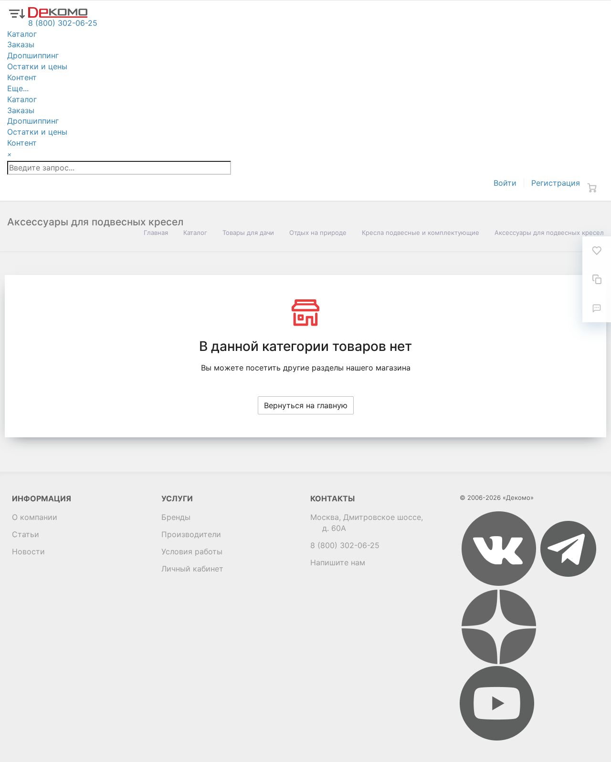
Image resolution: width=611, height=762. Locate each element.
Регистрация (555, 183)
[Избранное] (596, 250)
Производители (191, 534)
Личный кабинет (192, 568)
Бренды (175, 517)
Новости (28, 551)
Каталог (195, 232)
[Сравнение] (596, 279)
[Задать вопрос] (596, 308)
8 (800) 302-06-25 (344, 545)
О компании (34, 517)
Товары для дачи (248, 232)
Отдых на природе (318, 232)
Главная (156, 232)
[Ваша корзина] (592, 188)
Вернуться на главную (306, 405)
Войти (505, 183)
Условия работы (191, 551)
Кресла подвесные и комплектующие (420, 232)
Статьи (25, 534)
